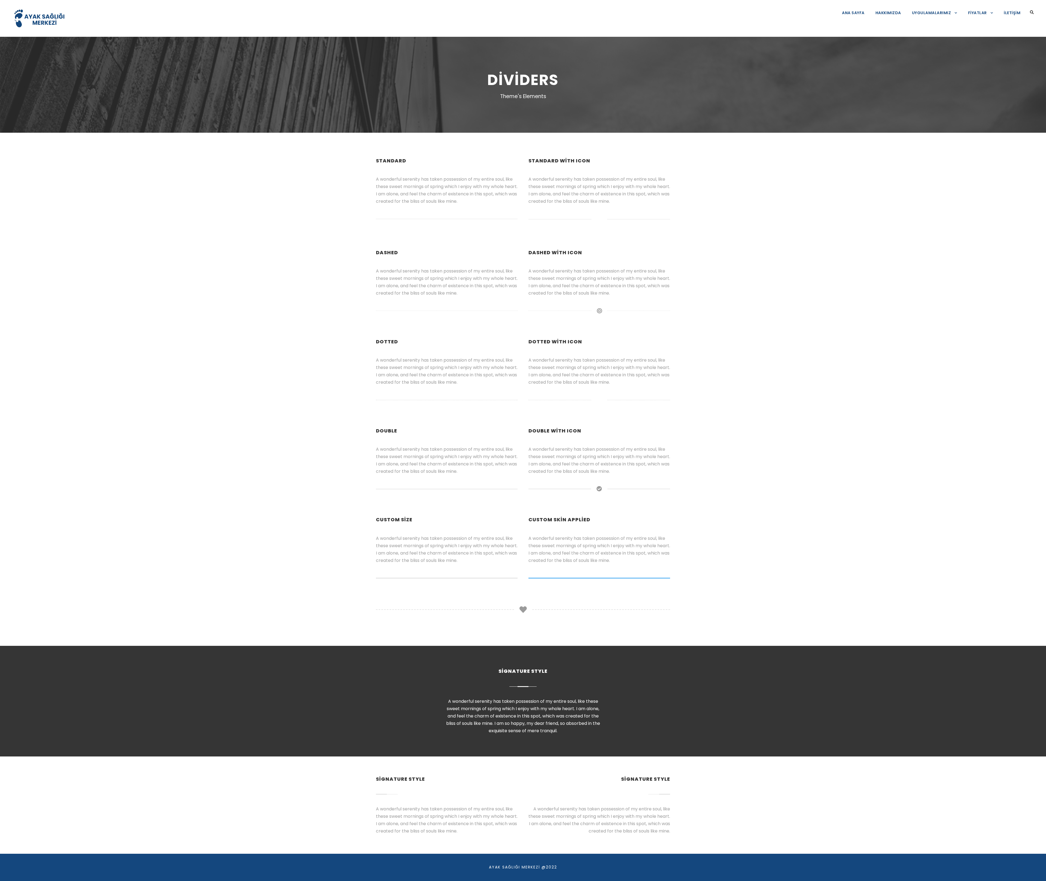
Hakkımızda (888, 13)
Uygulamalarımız (931, 13)
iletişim (1012, 13)
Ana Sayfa (853, 13)
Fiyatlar (977, 13)
